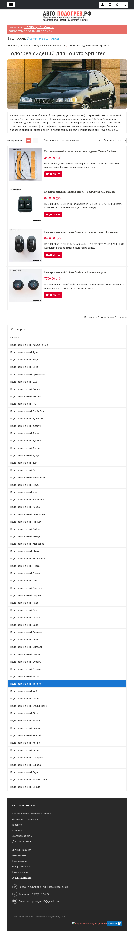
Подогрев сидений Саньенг (26, 632)
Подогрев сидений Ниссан (25, 565)
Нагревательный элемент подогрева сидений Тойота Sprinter (80, 151)
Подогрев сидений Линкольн (27, 521)
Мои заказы (19, 855)
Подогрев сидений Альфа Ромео (29, 344)
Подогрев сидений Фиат (24, 698)
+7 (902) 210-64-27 (39, 27)
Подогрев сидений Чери (24, 750)
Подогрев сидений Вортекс (26, 396)
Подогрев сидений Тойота (49, 45)
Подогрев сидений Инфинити (27, 477)
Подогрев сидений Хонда (25, 742)
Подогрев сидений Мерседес (27, 543)
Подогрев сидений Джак (24, 433)
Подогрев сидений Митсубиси (27, 558)
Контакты (17, 830)
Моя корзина (19, 861)
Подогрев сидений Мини (24, 551)
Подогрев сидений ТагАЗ (24, 676)
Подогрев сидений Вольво (25, 389)
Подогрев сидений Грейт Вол (27, 411)
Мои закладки (20, 872)
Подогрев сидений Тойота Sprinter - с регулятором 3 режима (79, 191)
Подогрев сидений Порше (25, 595)
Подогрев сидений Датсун (25, 425)
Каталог (25, 45)
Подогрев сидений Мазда (25, 536)
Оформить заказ (21, 866)
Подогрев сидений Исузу (24, 484)
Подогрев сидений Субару (25, 661)
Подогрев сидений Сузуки (25, 669)
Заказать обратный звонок (30, 31)
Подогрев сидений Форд (24, 713)
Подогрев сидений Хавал (25, 720)
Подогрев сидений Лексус (25, 506)
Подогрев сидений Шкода (25, 764)
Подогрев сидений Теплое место (29, 779)
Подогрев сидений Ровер (25, 617)
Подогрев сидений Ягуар (24, 772)
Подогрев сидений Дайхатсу (26, 418)
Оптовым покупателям (25, 819)
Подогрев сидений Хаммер (26, 728)
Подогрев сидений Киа (23, 492)
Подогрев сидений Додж (25, 455)
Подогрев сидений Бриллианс (27, 374)
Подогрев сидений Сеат (24, 639)
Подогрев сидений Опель (25, 573)
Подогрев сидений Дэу (23, 462)
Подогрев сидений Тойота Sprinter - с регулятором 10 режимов (81, 232)
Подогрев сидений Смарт (25, 654)
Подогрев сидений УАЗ (23, 691)
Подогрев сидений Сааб (24, 624)
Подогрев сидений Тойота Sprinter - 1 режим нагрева (75, 272)
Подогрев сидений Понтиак (26, 588)
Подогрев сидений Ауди (24, 352)
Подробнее (53, 174)
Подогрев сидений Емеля (25, 787)
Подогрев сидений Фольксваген (29, 705)
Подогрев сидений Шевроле (26, 757)
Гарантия (17, 824)
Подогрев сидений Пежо (24, 580)
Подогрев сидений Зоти (24, 470)
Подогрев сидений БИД (24, 359)
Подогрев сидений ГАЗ (23, 403)
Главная (12, 45)
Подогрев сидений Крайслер (27, 499)
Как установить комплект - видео (31, 813)
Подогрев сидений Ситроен (26, 647)
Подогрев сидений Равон (25, 602)
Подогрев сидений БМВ (24, 366)
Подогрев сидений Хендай (25, 735)
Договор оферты (22, 835)
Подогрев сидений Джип (25, 448)
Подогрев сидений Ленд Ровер (28, 514)
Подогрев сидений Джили (25, 440)
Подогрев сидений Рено (24, 610)
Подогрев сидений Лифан (25, 529)
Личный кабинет (21, 849)
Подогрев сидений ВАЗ (23, 381)
